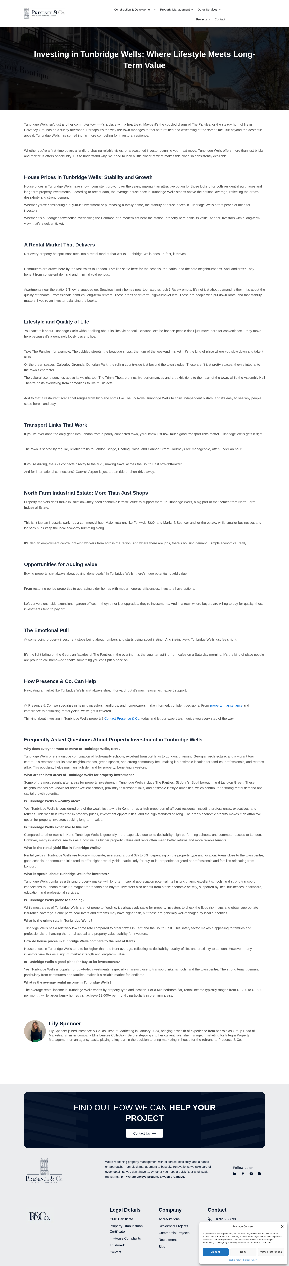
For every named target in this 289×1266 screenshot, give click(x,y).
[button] (282, 1226)
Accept (215, 1251)
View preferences (271, 1251)
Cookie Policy (235, 1260)
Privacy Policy (250, 1260)
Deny (243, 1251)
